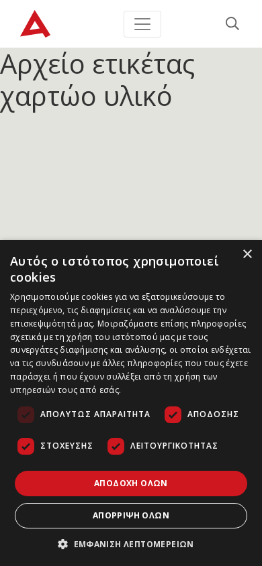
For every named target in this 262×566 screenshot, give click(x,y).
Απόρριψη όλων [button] (131, 515)
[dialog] (131, 403)
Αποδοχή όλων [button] (131, 483)
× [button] (247, 254)
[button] (131, 544)
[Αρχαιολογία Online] (35, 23)
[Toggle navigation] (142, 24)
